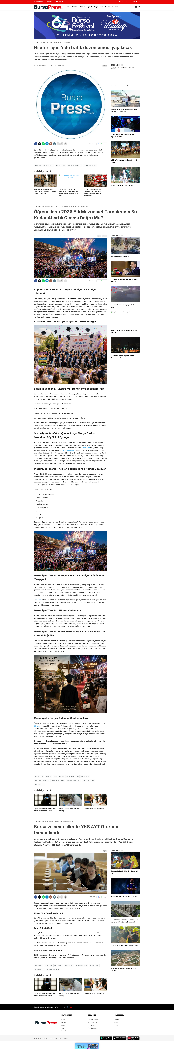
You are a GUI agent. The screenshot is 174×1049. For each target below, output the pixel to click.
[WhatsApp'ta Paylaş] (43, 143)
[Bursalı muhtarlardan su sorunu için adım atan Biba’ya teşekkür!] (125, 98)
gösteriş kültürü (73, 776)
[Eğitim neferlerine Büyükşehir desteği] (70, 800)
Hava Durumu (92, 1025)
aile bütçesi (39, 776)
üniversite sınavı (82, 965)
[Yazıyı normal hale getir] (65, 143)
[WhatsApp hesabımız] (139, 2)
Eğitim (99, 236)
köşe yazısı (85, 776)
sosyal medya (40, 784)
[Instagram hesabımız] (134, 2)
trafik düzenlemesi (90, 165)
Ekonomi (82, 7)
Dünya (96, 7)
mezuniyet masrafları (42, 780)
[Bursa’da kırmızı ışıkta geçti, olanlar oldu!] (125, 294)
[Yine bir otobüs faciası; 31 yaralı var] (125, 75)
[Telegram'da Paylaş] (47, 143)
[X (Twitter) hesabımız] (131, 2)
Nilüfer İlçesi (61, 165)
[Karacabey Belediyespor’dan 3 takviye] (125, 886)
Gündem (75, 7)
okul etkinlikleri (88, 780)
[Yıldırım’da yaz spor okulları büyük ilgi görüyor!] (125, 149)
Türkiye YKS (69, 965)
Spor (101, 7)
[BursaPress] (48, 8)
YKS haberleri (40, 969)
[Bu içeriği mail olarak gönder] (50, 143)
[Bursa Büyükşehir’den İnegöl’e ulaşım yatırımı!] (125, 958)
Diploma (37, 726)
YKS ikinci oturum (53, 969)
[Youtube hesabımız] (136, 2)
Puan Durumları (92, 1028)
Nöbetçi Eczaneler (93, 1019)
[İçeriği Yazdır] (54, 143)
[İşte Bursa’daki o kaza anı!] (125, 245)
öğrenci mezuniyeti (74, 780)
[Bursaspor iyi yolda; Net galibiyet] (125, 175)
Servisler (115, 7)
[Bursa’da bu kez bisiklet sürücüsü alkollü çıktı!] (125, 860)
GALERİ (39, 1)
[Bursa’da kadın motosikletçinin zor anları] (125, 934)
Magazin (107, 7)
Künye (116, 1022)
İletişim (116, 1025)
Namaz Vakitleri (92, 1022)
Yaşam (105, 65)
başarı (38, 600)
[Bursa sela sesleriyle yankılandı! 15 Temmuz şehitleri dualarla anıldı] (125, 345)
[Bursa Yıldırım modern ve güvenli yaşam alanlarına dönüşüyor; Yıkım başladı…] (125, 909)
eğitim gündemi (59, 776)
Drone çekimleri (69, 450)
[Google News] (101, 144)
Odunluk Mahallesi (75, 165)
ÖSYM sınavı (58, 965)
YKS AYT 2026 (95, 965)
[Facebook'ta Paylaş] (35, 143)
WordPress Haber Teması (59, 1038)
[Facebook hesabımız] (61, 1007)
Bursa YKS (48, 965)
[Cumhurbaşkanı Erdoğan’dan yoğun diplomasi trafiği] (125, 124)
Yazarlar (116, 1019)
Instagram (86, 448)
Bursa (68, 7)
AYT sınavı (39, 965)
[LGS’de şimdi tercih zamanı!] (95, 800)
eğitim (49, 776)
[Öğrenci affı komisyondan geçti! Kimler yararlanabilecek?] (45, 800)
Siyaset (89, 7)
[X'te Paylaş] (39, 143)
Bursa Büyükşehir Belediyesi (44, 165)
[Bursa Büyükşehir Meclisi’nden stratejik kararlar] (125, 269)
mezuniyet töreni (58, 780)
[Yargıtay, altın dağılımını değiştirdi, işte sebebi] (125, 320)
